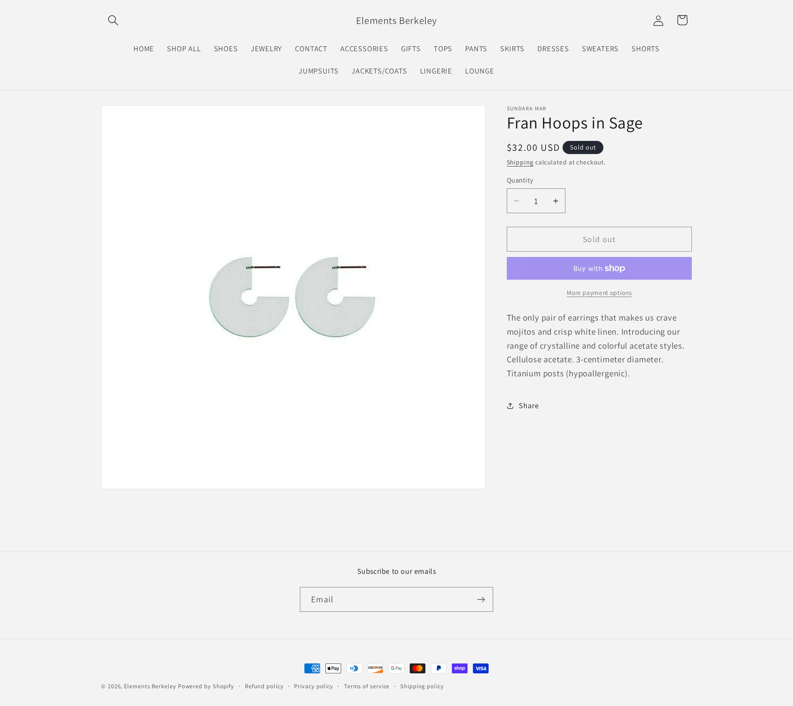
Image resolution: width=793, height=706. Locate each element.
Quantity (520, 180)
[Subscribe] (481, 599)
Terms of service (367, 686)
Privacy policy (313, 686)
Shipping (520, 162)
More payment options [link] (599, 293)
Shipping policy (422, 686)
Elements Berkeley (150, 686)
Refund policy (264, 686)
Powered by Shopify (206, 686)
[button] (113, 20)
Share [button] (529, 405)
